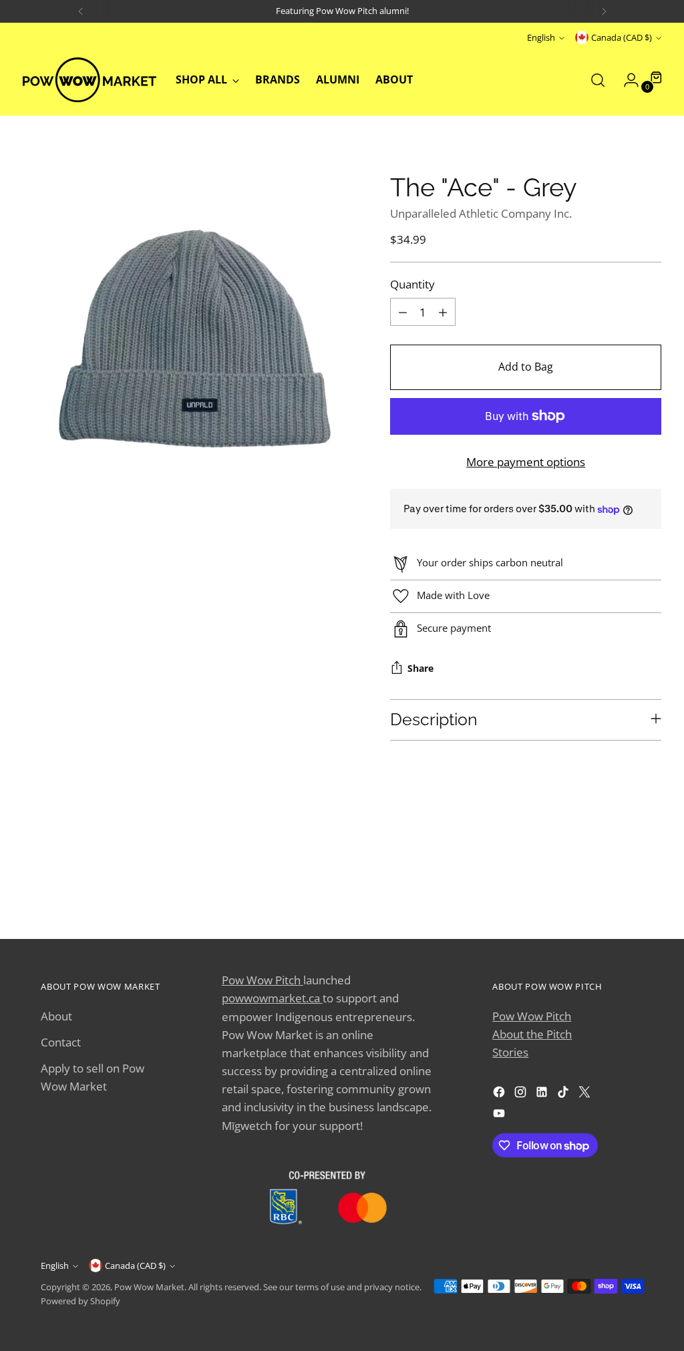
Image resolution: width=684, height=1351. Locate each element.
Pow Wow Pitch (262, 980)
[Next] (604, 11)
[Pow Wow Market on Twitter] (586, 1094)
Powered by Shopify (80, 1301)
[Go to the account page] (626, 80)
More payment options (525, 461)
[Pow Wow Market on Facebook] (500, 1094)
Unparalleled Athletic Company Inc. (481, 213)
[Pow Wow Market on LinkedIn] (543, 1094)
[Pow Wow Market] (89, 79)
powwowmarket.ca (272, 998)
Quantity (412, 284)
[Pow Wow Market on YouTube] (500, 1116)
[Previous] (81, 11)
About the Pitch (532, 1034)
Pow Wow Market (149, 1287)
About (56, 1016)
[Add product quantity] (443, 312)
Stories (510, 1052)
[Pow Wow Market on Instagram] (522, 1094)
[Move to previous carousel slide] (601, 877)
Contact (61, 1042)
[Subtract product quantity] (403, 312)
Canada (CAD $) (621, 37)
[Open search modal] (597, 80)
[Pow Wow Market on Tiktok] (564, 1094)
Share (420, 668)
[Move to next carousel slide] (632, 876)
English (541, 37)
